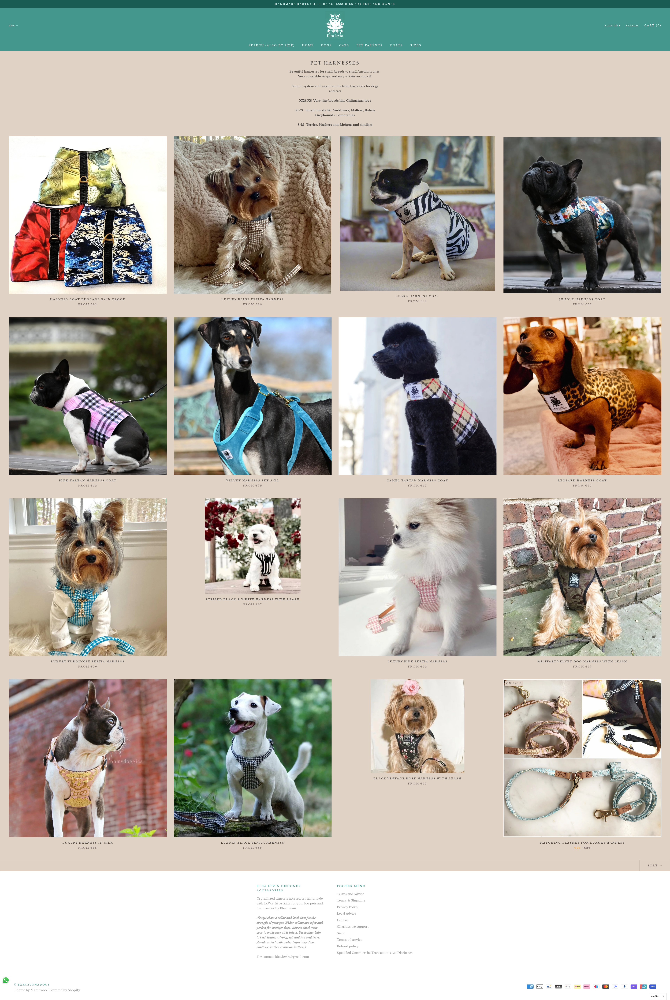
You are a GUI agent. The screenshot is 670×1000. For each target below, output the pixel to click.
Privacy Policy (347, 907)
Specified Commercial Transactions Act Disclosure (375, 953)
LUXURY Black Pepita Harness (252, 842)
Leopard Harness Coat (582, 480)
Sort (653, 865)
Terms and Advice (350, 894)
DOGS (326, 45)
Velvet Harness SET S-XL (252, 480)
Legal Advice (346, 913)
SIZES (415, 45)
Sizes (341, 933)
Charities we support (352, 927)
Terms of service (349, 940)
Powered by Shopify (64, 990)
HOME (308, 45)
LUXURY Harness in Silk (87, 842)
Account (612, 25)
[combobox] (658, 996)
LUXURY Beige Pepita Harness (252, 299)
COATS (396, 45)
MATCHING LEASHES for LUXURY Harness (582, 842)
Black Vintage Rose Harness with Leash (417, 778)
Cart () (652, 25)
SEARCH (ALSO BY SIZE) (272, 45)
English (655, 996)
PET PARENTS (369, 45)
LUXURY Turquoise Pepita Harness (88, 661)
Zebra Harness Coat (418, 296)
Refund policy (348, 946)
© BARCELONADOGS (32, 984)
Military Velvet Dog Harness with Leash (582, 661)
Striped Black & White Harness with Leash (253, 599)
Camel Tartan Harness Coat (417, 480)
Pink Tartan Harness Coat (88, 480)
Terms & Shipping (351, 900)
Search (632, 25)
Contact (343, 920)
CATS (344, 45)
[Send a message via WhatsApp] (6, 980)
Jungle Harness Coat (582, 299)
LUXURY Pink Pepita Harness (418, 661)
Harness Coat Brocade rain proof (87, 299)
